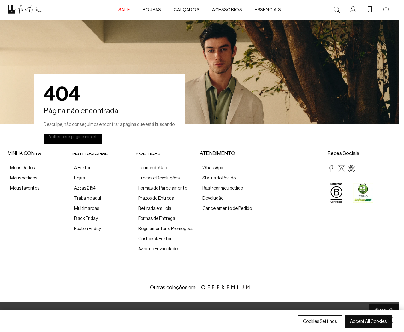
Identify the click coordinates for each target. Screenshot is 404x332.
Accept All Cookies (368, 321)
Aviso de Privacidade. (104, 326)
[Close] (390, 320)
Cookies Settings (320, 321)
